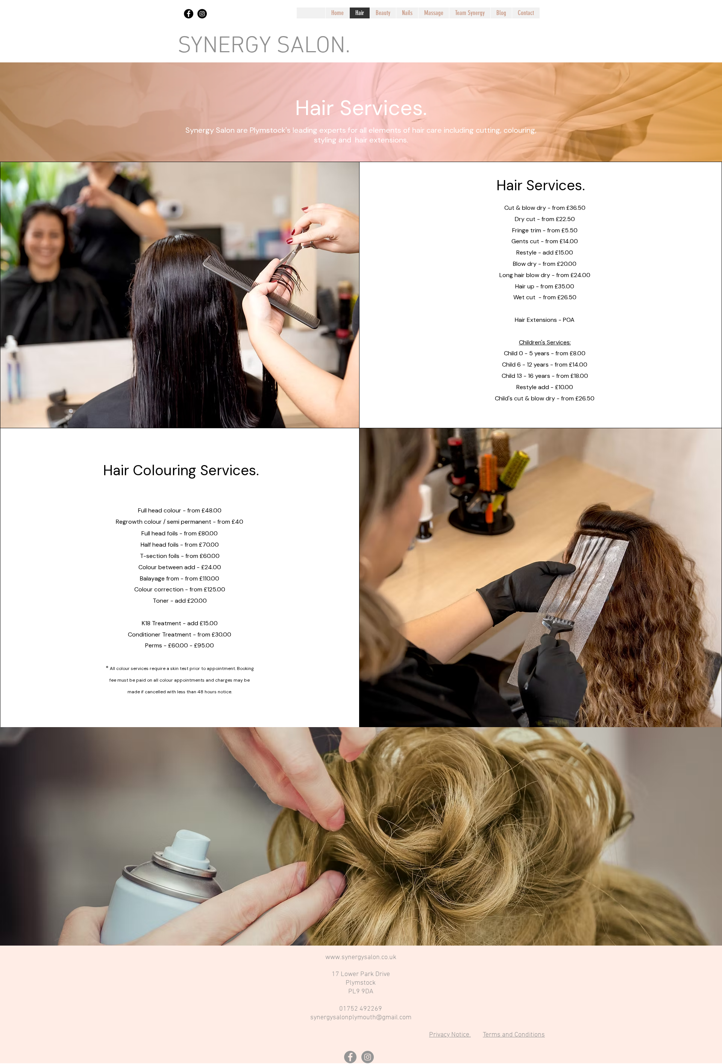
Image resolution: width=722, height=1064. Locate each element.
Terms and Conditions (514, 1035)
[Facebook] (350, 1057)
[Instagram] (367, 1057)
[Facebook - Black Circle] (188, 13)
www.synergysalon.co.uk (360, 957)
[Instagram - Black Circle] (202, 13)
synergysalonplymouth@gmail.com (360, 1018)
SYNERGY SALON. (263, 46)
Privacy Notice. (450, 1035)
